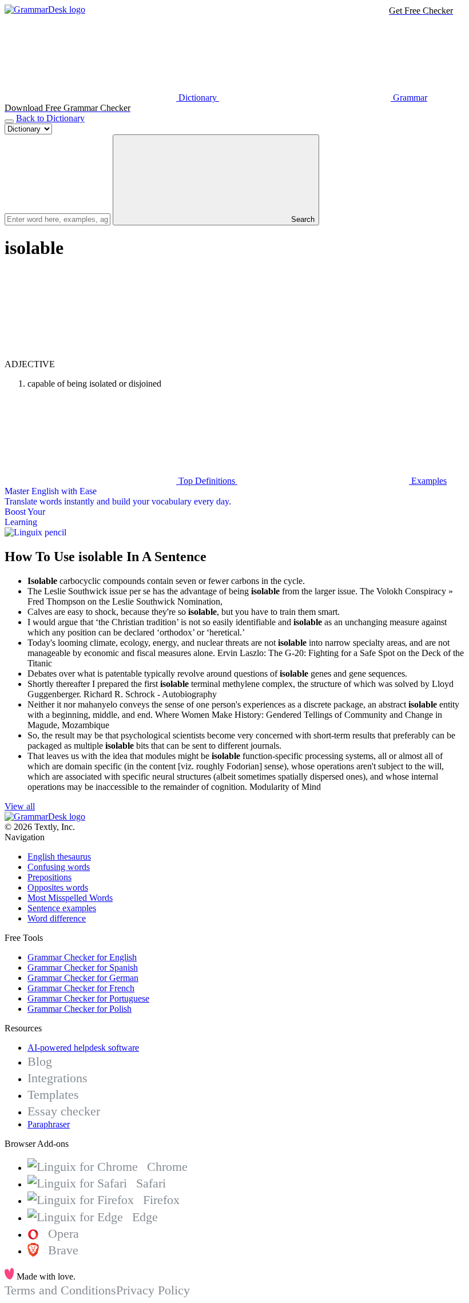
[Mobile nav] (9, 121)
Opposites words (57, 887)
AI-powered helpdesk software (83, 1047)
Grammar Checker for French (80, 988)
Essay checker (63, 1111)
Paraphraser (48, 1124)
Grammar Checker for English (82, 957)
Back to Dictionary (50, 118)
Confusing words (58, 867)
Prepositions (49, 877)
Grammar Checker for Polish (79, 1009)
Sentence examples (61, 908)
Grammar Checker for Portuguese (88, 998)
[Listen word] (90, 354)
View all (20, 806)
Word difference (56, 918)
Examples (428, 481)
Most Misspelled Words (70, 898)
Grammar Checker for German (82, 978)
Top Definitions (206, 481)
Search (302, 219)
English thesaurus (59, 856)
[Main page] (45, 9)
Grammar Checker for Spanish (82, 967)
